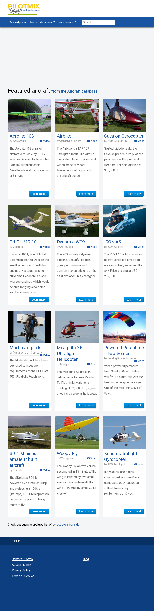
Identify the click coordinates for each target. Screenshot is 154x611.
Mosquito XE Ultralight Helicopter (69, 353)
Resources (66, 22)
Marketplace (18, 22)
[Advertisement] (77, 55)
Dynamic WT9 (71, 242)
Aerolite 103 (22, 136)
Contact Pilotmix (22, 559)
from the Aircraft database (74, 91)
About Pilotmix (21, 565)
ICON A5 (112, 242)
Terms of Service (23, 576)
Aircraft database (41, 22)
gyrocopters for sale (66, 524)
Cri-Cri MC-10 (23, 242)
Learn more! (39, 193)
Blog (86, 559)
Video (46, 140)
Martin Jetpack (25, 347)
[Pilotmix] (27, 10)
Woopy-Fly (67, 453)
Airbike (64, 136)
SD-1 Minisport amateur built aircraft (25, 459)
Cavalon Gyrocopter (124, 136)
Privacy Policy (21, 570)
